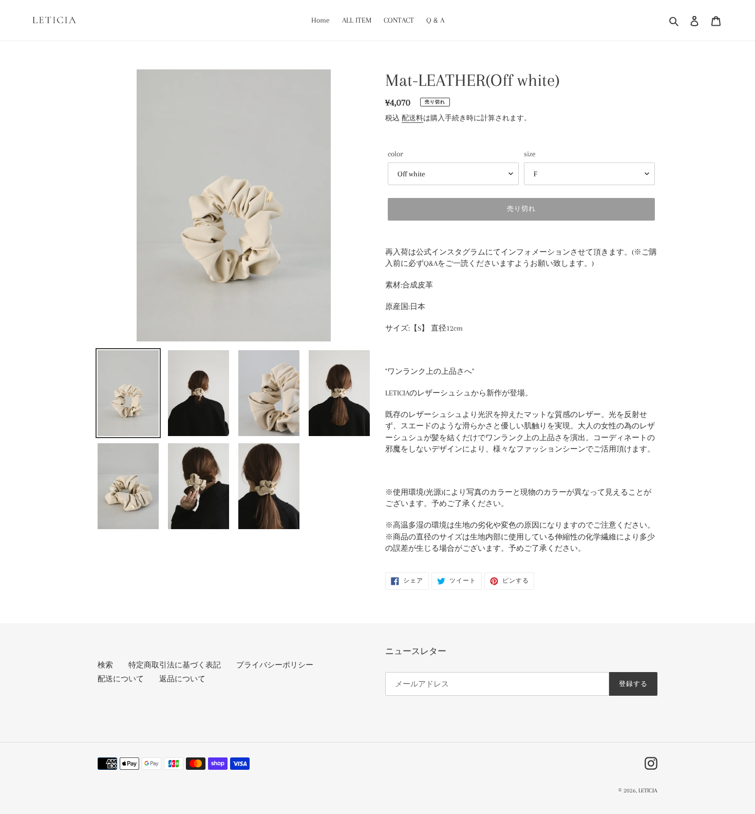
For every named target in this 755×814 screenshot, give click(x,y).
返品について (182, 679)
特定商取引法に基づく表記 (174, 665)
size (530, 154)
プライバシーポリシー (274, 665)
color (395, 154)
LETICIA (647, 790)
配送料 (412, 118)
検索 (105, 665)
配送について (121, 679)
